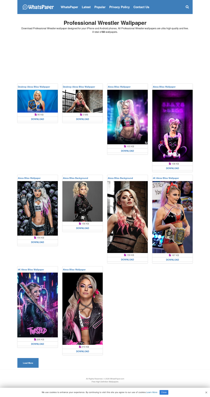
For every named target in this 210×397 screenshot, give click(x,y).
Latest (86, 7)
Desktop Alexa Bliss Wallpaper (34, 86)
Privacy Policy (119, 7)
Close (164, 392)
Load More (28, 362)
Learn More (151, 392)
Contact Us (141, 7)
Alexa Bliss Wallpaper (119, 86)
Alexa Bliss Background (75, 178)
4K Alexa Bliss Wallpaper (166, 178)
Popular (100, 7)
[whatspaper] (38, 6)
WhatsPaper (69, 7)
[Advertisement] (105, 59)
